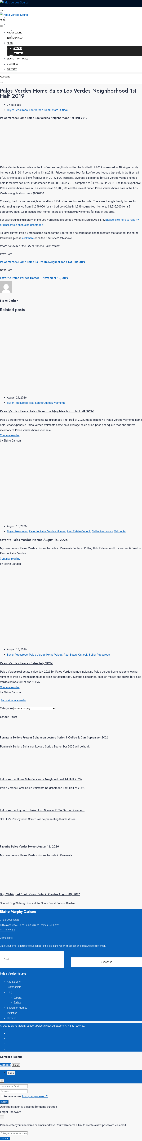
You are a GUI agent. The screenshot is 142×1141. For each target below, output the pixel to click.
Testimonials (15, 17)
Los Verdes (36, 110)
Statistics (13, 49)
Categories (6, 708)
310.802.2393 (7, 930)
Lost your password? (35, 1096)
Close (16, 1065)
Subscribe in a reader (13, 700)
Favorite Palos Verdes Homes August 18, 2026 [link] (29, 847)
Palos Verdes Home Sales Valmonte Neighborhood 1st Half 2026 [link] (41, 779)
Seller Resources (102, 531)
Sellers (18, 53)
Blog (10, 24)
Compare (5, 1064)
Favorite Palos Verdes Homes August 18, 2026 (34, 539)
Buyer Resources (17, 110)
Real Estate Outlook (56, 110)
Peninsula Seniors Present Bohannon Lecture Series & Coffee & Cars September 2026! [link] (54, 738)
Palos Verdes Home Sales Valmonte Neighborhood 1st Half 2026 (47, 411)
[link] (13, 728)
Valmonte (59, 402)
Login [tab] (11, 1073)
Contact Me (6, 937)
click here (28, 238)
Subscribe (106, 962)
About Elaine (15, 11)
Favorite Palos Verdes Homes (47, 531)
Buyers (18, 48)
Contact (12, 56)
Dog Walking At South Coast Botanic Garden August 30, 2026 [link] (40, 894)
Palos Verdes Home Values (46, 654)
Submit (5, 1138)
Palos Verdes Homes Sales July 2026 (26, 663)
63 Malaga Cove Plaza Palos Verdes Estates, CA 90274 (29, 925)
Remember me (12, 1096)
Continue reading (10, 435)
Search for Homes (19, 42)
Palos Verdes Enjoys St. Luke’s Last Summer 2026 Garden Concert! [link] (42, 810)
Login (4, 1101)
